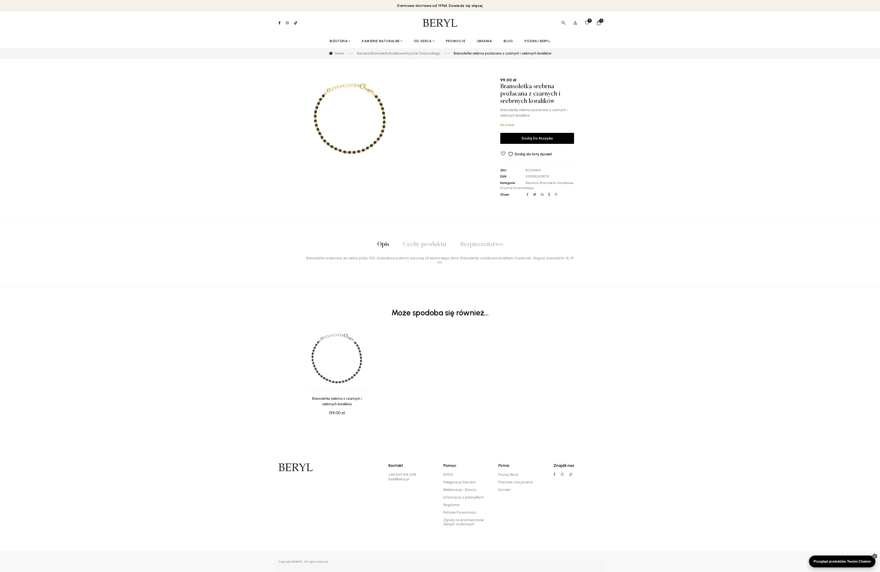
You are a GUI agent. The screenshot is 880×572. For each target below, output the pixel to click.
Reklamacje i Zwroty (459, 490)
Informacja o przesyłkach (463, 497)
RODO (448, 475)
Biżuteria (532, 183)
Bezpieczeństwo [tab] (481, 244)
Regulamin (451, 505)
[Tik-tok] (570, 474)
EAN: (503, 176)
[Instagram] (562, 474)
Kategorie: (508, 183)
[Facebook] (554, 474)
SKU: (503, 170)
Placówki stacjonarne (515, 482)
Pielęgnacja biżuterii (459, 482)
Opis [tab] (383, 244)
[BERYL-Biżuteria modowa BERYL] (440, 23)
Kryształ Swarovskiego (517, 188)
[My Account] (575, 23)
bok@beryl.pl (398, 479)
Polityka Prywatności (459, 512)
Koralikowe (565, 183)
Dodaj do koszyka (537, 138)
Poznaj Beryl (508, 475)
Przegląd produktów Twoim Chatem (842, 561)
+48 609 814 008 (402, 475)
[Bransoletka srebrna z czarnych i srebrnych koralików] (337, 360)
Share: (505, 195)
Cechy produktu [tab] (424, 244)
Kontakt (504, 490)
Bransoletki (548, 183)
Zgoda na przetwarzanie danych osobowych (463, 522)
